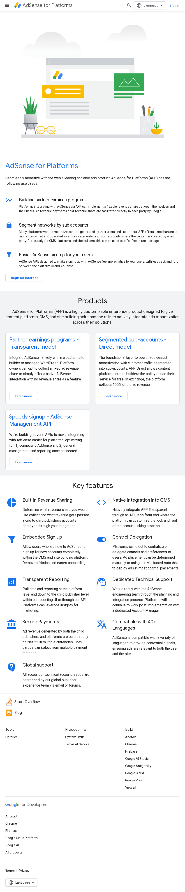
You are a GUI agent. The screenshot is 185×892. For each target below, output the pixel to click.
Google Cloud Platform (21, 838)
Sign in (174, 5)
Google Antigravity (138, 766)
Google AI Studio (137, 758)
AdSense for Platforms (41, 165)
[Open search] (129, 5)
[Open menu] (7, 5)
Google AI (12, 845)
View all (130, 787)
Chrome (131, 744)
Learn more (23, 396)
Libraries (11, 737)
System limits (75, 737)
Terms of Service (77, 744)
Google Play (133, 780)
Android (130, 737)
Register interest (24, 278)
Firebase (131, 751)
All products (13, 852)
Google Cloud (134, 773)
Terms (10, 871)
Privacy (24, 871)
